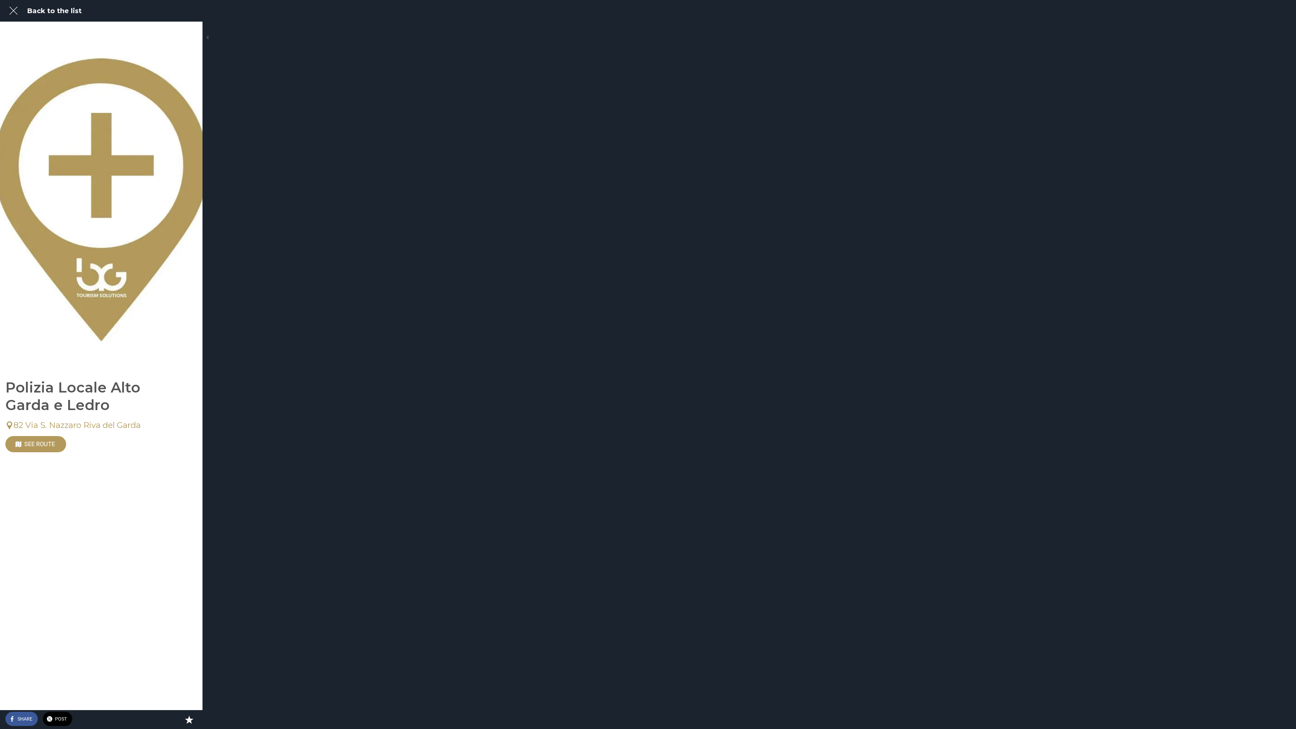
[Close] (13, 11)
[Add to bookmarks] (189, 719)
